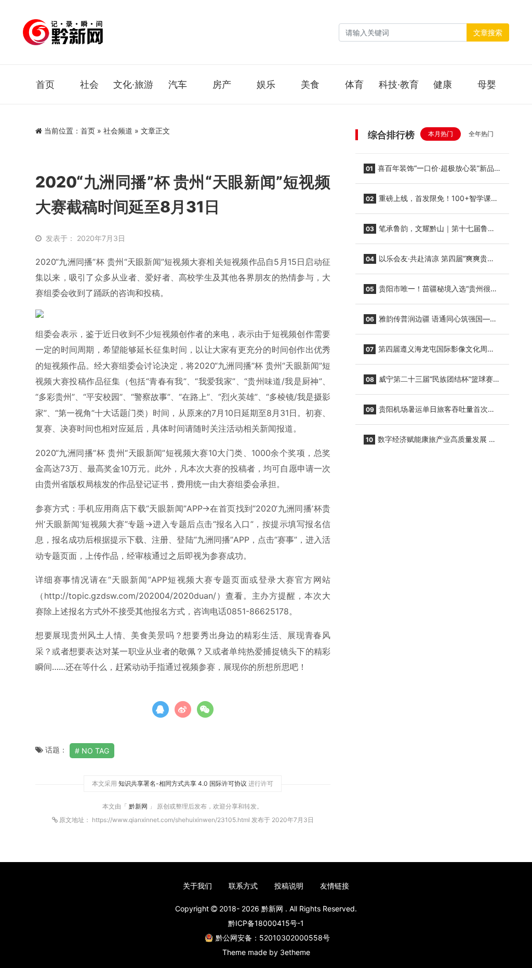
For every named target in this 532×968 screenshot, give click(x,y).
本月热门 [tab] (440, 134)
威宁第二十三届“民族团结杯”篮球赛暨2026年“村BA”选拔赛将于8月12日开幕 (432, 382)
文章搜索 (487, 32)
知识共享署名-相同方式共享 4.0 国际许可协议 (182, 783)
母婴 (486, 84)
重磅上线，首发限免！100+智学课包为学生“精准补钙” (431, 201)
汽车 (177, 84)
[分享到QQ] (160, 709)
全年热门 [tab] (481, 134)
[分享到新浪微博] (183, 709)
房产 (221, 84)
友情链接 (334, 885)
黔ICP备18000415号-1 (266, 923)
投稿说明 (288, 885)
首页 (45, 84)
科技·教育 (399, 84)
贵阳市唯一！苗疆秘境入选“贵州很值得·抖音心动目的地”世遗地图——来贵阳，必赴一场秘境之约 (431, 292)
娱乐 (266, 84)
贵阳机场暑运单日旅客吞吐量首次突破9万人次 (429, 412)
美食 (310, 84)
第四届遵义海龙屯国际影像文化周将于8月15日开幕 (429, 352)
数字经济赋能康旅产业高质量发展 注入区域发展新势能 (430, 442)
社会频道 (117, 130)
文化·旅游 (133, 84)
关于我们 (197, 885)
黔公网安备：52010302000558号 (273, 937)
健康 (442, 84)
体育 (354, 84)
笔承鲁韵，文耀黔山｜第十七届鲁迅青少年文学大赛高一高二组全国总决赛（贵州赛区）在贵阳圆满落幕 (429, 231)
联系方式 (243, 885)
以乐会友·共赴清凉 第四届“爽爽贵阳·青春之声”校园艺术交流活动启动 (430, 262)
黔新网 (139, 806)
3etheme (295, 952)
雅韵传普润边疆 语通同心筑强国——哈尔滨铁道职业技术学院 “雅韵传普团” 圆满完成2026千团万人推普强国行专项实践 (431, 322)
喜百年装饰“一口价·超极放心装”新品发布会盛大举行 (429, 171)
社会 (89, 84)
